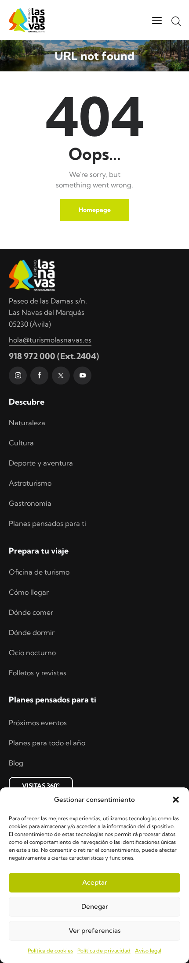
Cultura (21, 442)
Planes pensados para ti (47, 523)
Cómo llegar (29, 592)
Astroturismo (30, 483)
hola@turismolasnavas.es (50, 339)
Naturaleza (27, 422)
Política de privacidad (104, 950)
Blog (16, 762)
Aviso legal (148, 950)
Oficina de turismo (39, 572)
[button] (175, 799)
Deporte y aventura (41, 463)
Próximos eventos (38, 722)
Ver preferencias (94, 930)
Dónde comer (31, 612)
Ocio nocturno (32, 652)
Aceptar (94, 882)
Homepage (95, 210)
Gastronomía (30, 503)
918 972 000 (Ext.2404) (54, 356)
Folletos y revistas (37, 672)
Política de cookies (50, 950)
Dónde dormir (32, 632)
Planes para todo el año (47, 742)
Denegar (94, 906)
